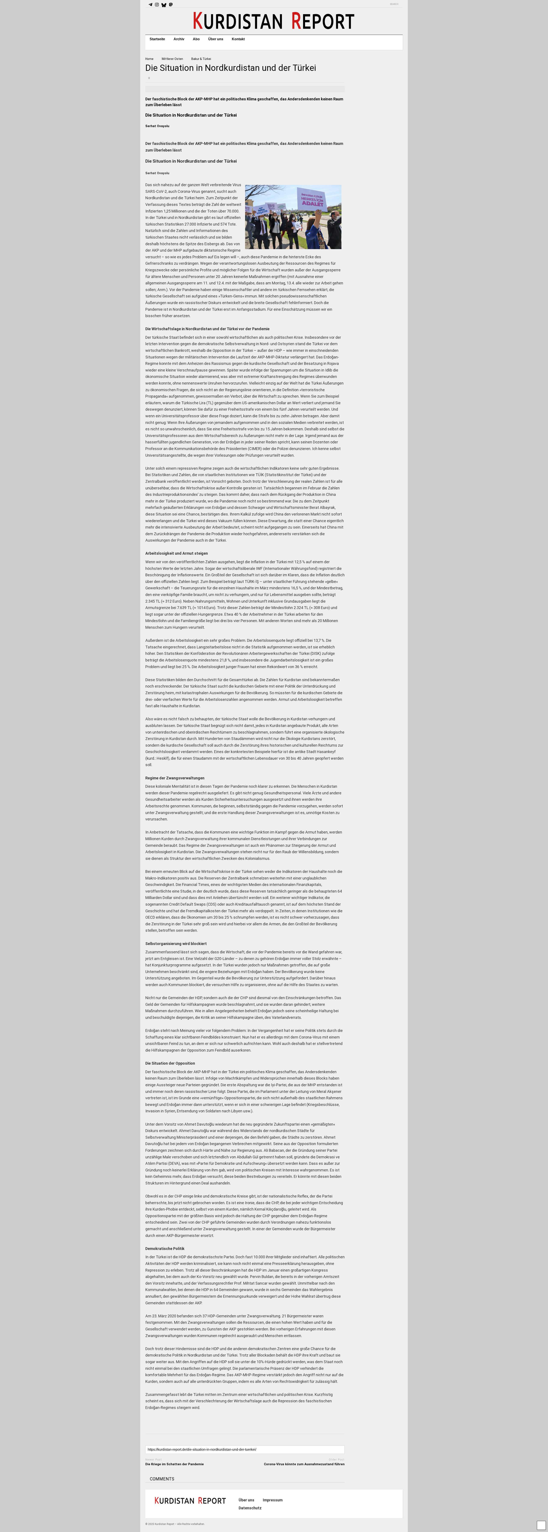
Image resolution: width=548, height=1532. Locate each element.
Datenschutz (250, 1508)
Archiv (179, 39)
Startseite (157, 39)
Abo (196, 39)
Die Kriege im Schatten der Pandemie (174, 1464)
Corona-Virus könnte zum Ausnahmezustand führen (304, 1464)
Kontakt (238, 39)
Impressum (273, 1500)
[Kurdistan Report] (274, 27)
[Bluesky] (163, 4)
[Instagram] (157, 4)
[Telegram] (150, 4)
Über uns (215, 39)
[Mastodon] (171, 4)
